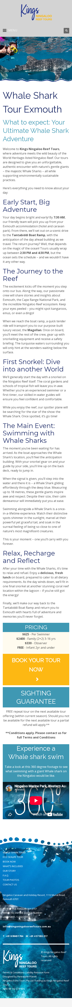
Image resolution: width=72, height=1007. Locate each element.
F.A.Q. (6, 875)
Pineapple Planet (27, 976)
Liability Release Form (37, 972)
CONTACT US (10, 884)
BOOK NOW (9, 861)
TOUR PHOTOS (11, 880)
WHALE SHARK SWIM (14, 852)
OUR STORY (9, 870)
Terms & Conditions (14, 972)
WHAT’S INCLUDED (13, 866)
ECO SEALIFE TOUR (13, 857)
